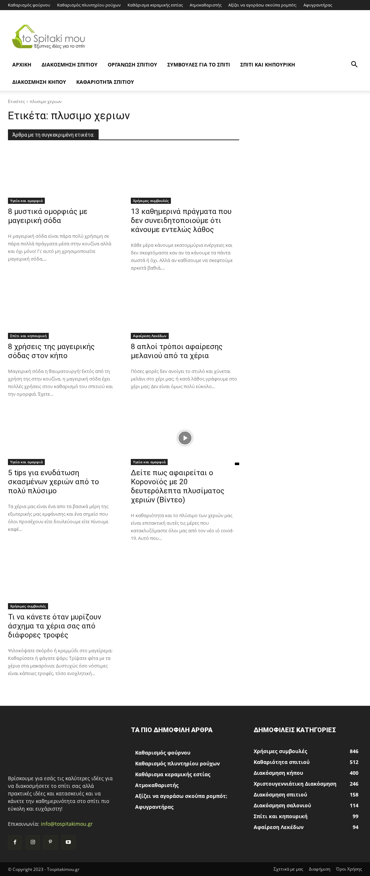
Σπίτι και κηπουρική (267, 64)
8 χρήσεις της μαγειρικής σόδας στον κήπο (51, 351)
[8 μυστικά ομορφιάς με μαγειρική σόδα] (62, 177)
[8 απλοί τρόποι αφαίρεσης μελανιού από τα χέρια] (185, 312)
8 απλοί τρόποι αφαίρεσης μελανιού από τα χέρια (177, 351)
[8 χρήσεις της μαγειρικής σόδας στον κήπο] (62, 312)
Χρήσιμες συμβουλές (151, 200)
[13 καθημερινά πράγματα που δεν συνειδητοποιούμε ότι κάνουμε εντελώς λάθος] (185, 177)
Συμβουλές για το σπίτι (198, 64)
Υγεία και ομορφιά (26, 200)
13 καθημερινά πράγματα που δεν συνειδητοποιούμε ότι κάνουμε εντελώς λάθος (181, 220)
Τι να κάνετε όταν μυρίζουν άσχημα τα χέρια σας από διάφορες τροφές (54, 626)
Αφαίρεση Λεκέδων (150, 335)
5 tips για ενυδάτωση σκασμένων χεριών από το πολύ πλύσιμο (53, 481)
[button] (354, 65)
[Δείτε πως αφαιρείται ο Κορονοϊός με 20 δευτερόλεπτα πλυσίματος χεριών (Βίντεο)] (185, 438)
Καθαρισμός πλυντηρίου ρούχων (89, 5)
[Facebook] (15, 842)
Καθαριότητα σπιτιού (105, 81)
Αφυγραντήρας (318, 5)
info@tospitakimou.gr (67, 823)
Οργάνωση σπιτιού (132, 64)
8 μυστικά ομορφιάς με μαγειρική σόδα (47, 216)
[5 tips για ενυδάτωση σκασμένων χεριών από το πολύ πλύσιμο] (62, 438)
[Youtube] (68, 842)
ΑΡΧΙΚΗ (21, 64)
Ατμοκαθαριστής (205, 5)
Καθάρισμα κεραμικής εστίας (155, 5)
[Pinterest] (50, 842)
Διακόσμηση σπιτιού (70, 64)
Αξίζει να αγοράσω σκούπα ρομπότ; (262, 5)
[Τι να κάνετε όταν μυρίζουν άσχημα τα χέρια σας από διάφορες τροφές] (62, 582)
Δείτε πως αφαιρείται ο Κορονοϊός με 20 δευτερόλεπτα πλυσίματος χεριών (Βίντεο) (177, 486)
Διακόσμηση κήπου (39, 81)
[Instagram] (33, 842)
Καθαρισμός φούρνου (29, 5)
